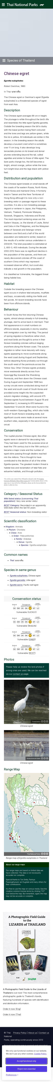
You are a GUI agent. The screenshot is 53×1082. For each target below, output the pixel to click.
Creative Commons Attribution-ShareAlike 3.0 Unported (44, 758)
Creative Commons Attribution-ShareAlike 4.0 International (44, 721)
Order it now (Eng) (12, 1009)
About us (32, 1033)
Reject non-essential (26, 1069)
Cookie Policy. (40, 1053)
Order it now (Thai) (12, 1014)
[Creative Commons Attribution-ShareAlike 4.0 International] (44, 854)
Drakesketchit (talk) (33, 758)
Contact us (44, 1033)
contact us (18, 674)
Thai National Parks (26, 5)
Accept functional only (26, 1061)
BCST (6, 505)
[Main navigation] (3, 4)
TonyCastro (36, 721)
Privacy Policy (19, 1033)
